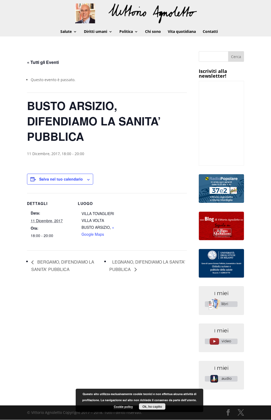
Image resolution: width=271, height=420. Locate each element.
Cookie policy (123, 407)
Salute (66, 32)
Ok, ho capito (152, 406)
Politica (126, 32)
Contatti (210, 32)
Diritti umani (95, 32)
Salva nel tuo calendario (61, 179)
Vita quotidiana (182, 32)
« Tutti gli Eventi (43, 62)
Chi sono (153, 32)
